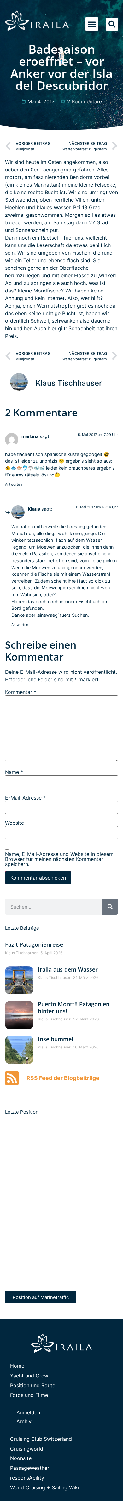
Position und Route (32, 1385)
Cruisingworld (26, 1449)
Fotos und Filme (29, 1395)
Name (14, 772)
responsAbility (27, 1478)
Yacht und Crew (29, 1375)
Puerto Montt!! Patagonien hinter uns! (73, 1007)
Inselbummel (55, 1039)
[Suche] (110, 907)
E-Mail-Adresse (25, 797)
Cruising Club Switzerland (41, 1439)
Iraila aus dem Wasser (68, 969)
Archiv (24, 1421)
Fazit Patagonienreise (34, 944)
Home (17, 1366)
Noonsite (21, 1458)
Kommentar (20, 692)
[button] (91, 24)
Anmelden (28, 1412)
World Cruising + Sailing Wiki (44, 1487)
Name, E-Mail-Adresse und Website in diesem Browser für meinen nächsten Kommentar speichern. (59, 859)
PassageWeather (29, 1468)
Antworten (13, 484)
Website (14, 822)
